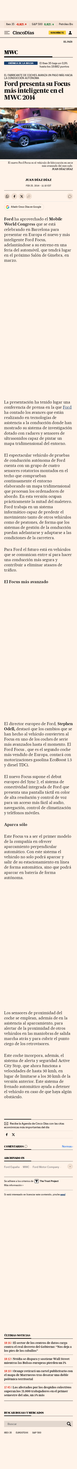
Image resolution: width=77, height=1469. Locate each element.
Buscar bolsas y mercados (24, 1412)
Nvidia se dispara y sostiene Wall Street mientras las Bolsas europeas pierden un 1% (37, 1361)
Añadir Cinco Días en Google (26, 206)
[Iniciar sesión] (70, 33)
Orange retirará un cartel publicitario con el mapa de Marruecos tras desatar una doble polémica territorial (38, 1375)
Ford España (12, 1167)
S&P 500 (37, 24)
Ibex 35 (10, 24)
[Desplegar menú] (7, 32)
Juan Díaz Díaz (38, 180)
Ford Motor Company (46, 1167)
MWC (11, 52)
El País (68, 41)
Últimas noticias (17, 1335)
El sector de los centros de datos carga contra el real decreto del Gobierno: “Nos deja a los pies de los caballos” (38, 1347)
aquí (62, 1194)
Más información (13, 1185)
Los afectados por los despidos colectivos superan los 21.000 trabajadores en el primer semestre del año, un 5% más (37, 1391)
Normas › (67, 1146)
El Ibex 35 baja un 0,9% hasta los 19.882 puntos (54, 65)
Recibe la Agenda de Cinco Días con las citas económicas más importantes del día (34, 1125)
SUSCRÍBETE (57, 32)
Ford (67, 407)
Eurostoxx (22, 1433)
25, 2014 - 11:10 (38, 185)
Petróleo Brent (67, 24)
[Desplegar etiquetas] (70, 1166)
